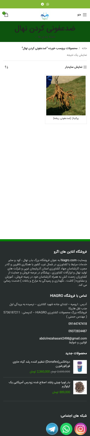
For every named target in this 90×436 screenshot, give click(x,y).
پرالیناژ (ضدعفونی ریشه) (66, 118)
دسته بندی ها (46, 37)
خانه (84, 48)
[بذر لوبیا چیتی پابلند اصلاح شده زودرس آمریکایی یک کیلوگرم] (80, 388)
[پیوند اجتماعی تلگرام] (42, 4)
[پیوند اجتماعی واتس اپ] (47, 4)
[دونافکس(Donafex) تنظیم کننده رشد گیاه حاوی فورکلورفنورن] (80, 367)
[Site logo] (45, 15)
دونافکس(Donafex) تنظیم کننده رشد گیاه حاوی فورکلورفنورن (41, 364)
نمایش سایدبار (73, 67)
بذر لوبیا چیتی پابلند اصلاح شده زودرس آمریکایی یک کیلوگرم (39, 385)
